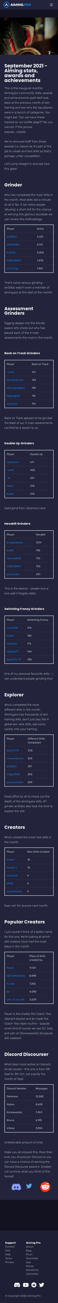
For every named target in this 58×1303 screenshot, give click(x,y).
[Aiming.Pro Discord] (14, 1187)
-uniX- (11, 372)
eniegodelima (15, 542)
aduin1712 (13, 750)
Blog (28, 1250)
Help (8, 1254)
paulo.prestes (15, 782)
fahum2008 (14, 558)
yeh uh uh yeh (15, 999)
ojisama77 (13, 651)
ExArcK (11, 252)
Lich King (12, 268)
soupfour (12, 403)
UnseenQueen (15, 758)
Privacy (9, 1262)
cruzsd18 (12, 627)
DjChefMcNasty (16, 975)
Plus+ (29, 1254)
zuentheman (14, 891)
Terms (8, 1258)
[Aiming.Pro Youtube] (26, 1285)
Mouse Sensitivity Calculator (32, 1270)
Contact (10, 1246)
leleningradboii (16, 387)
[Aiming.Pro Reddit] (43, 1187)
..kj (8, 478)
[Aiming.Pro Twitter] (29, 1187)
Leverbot (12, 875)
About (29, 1246)
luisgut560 (13, 774)
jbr (8, 991)
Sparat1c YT (14, 659)
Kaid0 (10, 493)
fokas (10, 485)
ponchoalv (13, 574)
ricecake (12, 643)
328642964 (14, 260)
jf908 (10, 883)
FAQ (7, 1250)
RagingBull (13, 395)
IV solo (11, 983)
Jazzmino (12, 462)
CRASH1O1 (13, 244)
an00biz (12, 236)
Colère (11, 859)
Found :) (12, 867)
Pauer (10, 967)
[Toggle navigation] (51, 4)
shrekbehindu (15, 380)
